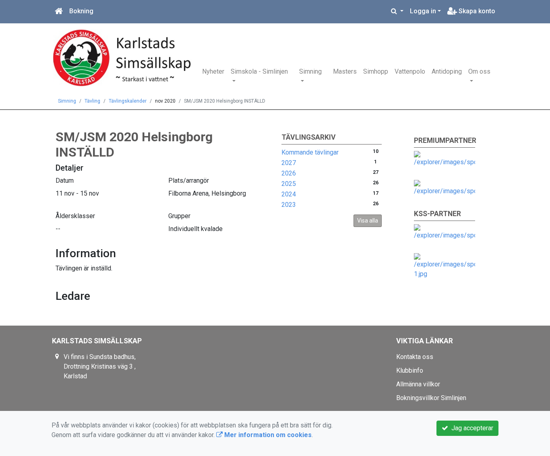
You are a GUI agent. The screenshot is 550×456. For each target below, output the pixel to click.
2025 (288, 184)
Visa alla (367, 220)
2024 (288, 194)
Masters (345, 71)
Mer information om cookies (267, 435)
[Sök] (397, 11)
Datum (65, 180)
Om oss (479, 71)
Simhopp (375, 71)
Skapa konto (476, 11)
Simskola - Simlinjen (259, 71)
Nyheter (213, 71)
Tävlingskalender (128, 101)
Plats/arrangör (188, 180)
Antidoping (447, 71)
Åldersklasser (75, 216)
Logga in (423, 11)
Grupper (179, 216)
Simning (310, 71)
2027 (288, 163)
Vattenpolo (410, 71)
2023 (288, 204)
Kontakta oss (414, 357)
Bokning (81, 11)
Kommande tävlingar (310, 152)
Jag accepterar (470, 428)
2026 (288, 173)
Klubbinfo (409, 370)
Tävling (92, 101)
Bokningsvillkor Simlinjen (431, 398)
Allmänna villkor (418, 384)
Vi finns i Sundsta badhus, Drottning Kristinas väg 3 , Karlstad (100, 366)
